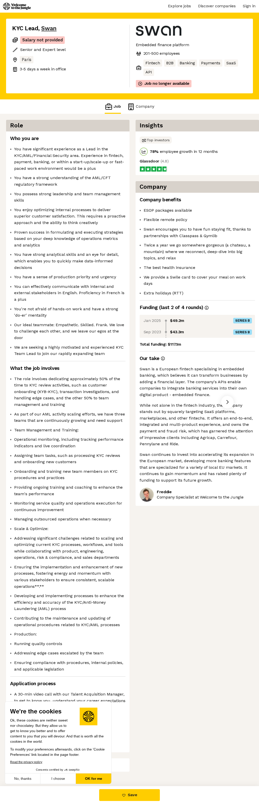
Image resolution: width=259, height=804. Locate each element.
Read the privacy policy (26, 762)
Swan (48, 28)
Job (117, 106)
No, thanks (22, 779)
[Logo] (17, 6)
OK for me (93, 779)
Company (145, 106)
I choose (58, 779)
